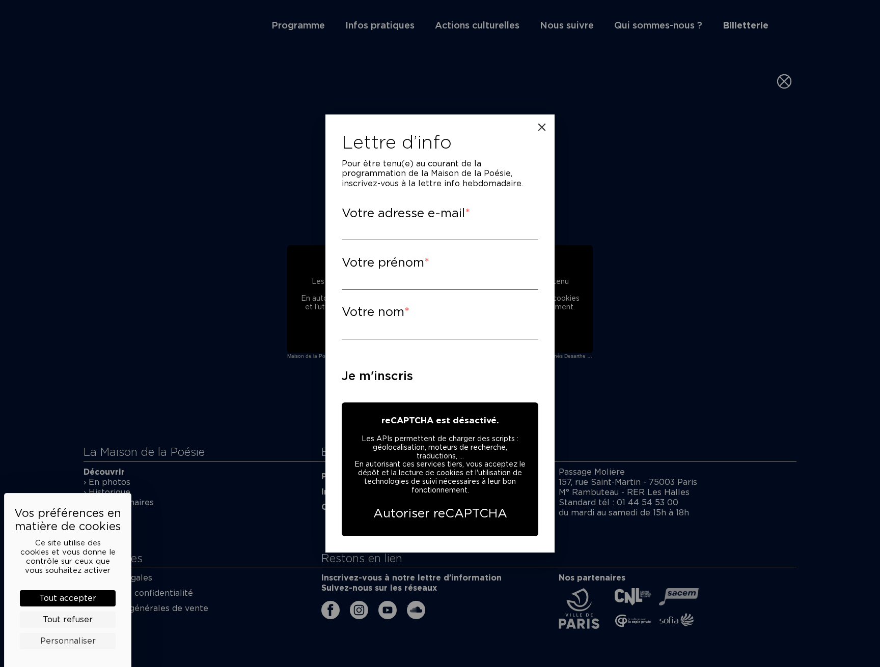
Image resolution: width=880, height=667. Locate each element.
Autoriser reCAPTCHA (440, 513)
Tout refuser (68, 619)
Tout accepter (67, 598)
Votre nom (373, 311)
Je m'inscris (377, 375)
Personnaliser (68, 641)
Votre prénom (383, 262)
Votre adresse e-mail (403, 213)
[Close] (541, 127)
